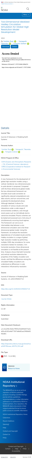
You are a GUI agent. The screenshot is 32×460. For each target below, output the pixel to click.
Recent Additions (8, 421)
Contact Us (6, 434)
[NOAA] (4, 9)
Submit (5, 424)
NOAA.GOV (4, 457)
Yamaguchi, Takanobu (23, 149)
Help (4, 428)
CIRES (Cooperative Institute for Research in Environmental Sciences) (15, 168)
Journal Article (6, 299)
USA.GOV (13, 457)
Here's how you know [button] (7, 4)
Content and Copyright (10, 431)
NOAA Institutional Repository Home (15, 414)
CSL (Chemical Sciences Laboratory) (15, 164)
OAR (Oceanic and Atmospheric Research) (16, 162)
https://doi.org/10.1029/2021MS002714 (15, 289)
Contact (7, 449)
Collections (6, 418)
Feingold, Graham (20, 43)
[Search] (28, 8)
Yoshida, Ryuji (8, 41)
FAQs (4, 438)
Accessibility (16, 451)
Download (5, 47)
